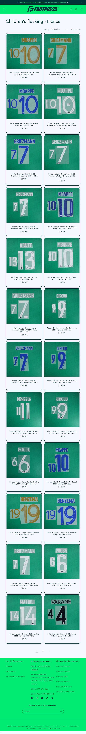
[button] (4, 9)
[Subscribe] (61, 711)
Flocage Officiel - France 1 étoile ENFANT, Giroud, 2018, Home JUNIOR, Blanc (62, 432)
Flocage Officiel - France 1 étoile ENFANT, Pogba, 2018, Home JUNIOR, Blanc (24, 483)
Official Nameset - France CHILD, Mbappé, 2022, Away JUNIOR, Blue (24, 124)
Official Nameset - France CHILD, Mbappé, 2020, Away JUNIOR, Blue (62, 228)
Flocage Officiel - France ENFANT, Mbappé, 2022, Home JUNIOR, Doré (24, 74)
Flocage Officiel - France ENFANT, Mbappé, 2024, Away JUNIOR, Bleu (62, 483)
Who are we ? (11, 671)
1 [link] (36, 651)
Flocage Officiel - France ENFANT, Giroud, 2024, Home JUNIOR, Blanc (62, 329)
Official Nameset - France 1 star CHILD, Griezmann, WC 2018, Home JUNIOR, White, (62, 176)
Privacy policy (49, 726)
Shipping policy (74, 726)
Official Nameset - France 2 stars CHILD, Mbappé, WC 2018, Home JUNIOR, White (61, 124)
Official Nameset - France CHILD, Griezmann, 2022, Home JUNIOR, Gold (62, 74)
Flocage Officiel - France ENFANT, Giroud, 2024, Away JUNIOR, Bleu (62, 382)
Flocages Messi (62, 676)
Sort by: (46, 29)
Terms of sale (31, 728)
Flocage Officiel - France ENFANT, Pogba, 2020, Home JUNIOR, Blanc (62, 584)
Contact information (54, 728)
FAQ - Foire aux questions (15, 676)
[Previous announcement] (4, 2)
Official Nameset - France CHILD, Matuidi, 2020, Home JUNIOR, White (24, 635)
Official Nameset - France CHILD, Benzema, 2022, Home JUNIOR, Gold (24, 534)
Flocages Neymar (63, 681)
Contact (9, 666)
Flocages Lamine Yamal (65, 692)
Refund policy (38, 726)
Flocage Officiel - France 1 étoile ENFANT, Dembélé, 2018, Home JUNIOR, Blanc (24, 432)
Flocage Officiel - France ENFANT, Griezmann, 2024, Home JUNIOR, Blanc (24, 228)
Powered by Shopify (25, 726)
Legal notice (42, 728)
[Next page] (49, 650)
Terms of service (62, 726)
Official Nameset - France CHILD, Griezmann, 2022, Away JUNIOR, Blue (24, 175)
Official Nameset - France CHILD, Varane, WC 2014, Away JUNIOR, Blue (62, 635)
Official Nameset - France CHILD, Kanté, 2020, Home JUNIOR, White (24, 278)
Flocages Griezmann (64, 686)
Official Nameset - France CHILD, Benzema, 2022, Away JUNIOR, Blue (62, 534)
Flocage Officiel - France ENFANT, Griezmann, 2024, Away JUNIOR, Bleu (24, 382)
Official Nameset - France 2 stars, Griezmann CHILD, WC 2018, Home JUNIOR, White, (24, 330)
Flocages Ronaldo (63, 671)
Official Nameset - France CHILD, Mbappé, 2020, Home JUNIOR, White (62, 278)
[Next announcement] (81, 2)
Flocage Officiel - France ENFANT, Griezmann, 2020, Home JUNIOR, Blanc (24, 584)
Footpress (15, 726)
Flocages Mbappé (63, 666)
